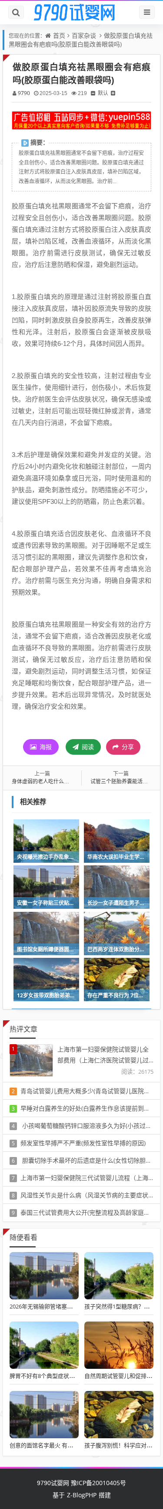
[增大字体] (113, 93)
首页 (59, 35)
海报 (45, 747)
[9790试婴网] (81, 12)
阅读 (87, 747)
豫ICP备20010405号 (97, 1483)
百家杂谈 (84, 35)
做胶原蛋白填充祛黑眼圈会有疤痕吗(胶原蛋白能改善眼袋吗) (81, 39)
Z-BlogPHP (81, 1495)
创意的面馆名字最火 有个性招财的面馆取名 (64, 1445)
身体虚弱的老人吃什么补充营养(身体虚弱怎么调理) (71, 781)
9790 (24, 93)
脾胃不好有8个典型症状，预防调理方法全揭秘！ (70, 1376)
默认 (103, 93)
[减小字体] (93, 93)
